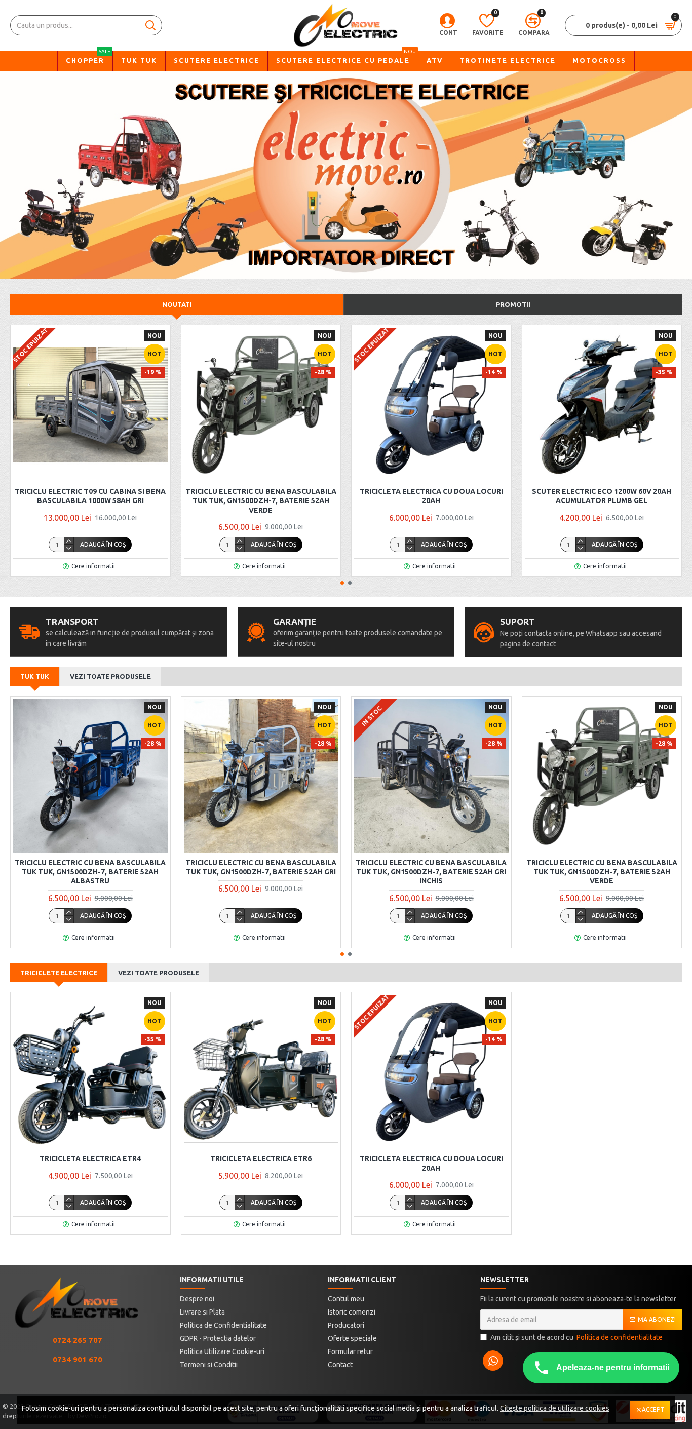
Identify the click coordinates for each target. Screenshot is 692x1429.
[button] (342, 583)
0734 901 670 (77, 1359)
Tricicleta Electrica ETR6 (261, 1158)
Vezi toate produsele (110, 676)
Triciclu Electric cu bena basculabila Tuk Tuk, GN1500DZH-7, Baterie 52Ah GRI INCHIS (431, 872)
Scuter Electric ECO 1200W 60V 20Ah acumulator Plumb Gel (601, 496)
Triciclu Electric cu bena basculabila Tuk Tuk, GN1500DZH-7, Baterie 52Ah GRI (260, 867)
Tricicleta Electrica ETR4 (90, 1158)
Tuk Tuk (34, 676)
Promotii (513, 304)
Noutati (177, 304)
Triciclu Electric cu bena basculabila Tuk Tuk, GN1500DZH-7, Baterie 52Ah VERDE (260, 500)
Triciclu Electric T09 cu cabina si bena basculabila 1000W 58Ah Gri (90, 496)
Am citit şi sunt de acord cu (576, 1337)
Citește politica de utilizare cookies (554, 1408)
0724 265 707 (77, 1340)
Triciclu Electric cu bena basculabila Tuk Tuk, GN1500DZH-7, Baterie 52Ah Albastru (90, 872)
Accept (653, 1409)
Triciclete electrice (58, 972)
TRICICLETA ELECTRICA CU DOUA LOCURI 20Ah (431, 496)
